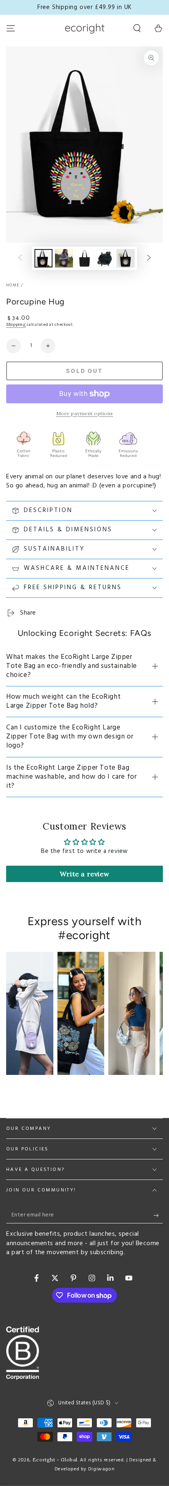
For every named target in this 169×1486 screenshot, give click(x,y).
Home (12, 285)
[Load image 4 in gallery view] (105, 258)
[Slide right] (149, 258)
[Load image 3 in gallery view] (84, 258)
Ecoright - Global (55, 1459)
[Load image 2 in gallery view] (64, 258)
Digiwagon (101, 1469)
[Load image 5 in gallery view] (125, 258)
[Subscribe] (158, 1215)
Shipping (16, 324)
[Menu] (10, 28)
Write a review (84, 874)
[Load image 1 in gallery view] (43, 258)
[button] (137, 28)
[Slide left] (20, 258)
